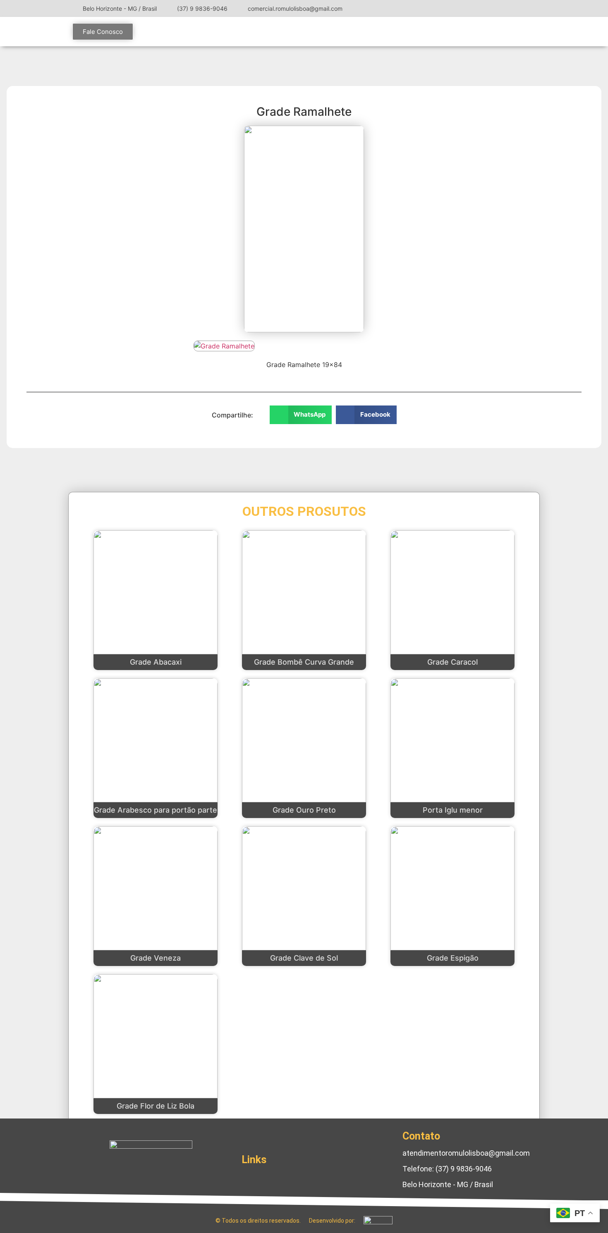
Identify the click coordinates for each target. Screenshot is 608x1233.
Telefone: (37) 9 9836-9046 (447, 1168)
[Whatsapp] (176, 1172)
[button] (301, 414)
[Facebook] (507, 8)
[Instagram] (494, 8)
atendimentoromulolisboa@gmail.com (466, 1153)
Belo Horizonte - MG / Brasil (447, 1184)
